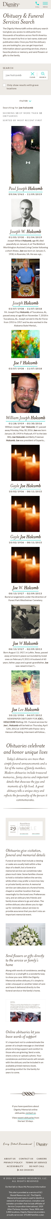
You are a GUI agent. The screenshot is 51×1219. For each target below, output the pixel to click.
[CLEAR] (32, 74)
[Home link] (11, 4)
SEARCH (8, 68)
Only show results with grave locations (22, 87)
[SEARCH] (43, 73)
